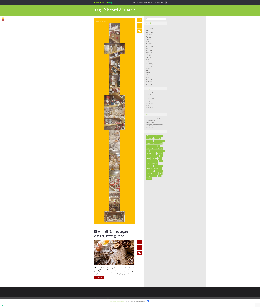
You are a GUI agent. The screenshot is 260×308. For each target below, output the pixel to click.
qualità (156, 171)
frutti (161, 156)
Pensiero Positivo (159, 2)
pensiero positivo (157, 168)
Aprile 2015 (148, 75)
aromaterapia (150, 141)
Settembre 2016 (149, 54)
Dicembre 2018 (149, 32)
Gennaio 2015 (149, 81)
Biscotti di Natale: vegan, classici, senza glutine (111, 233)
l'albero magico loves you (152, 161)
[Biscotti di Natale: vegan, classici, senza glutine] (114, 252)
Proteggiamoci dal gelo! (151, 122)
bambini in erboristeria (157, 143)
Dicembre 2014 (149, 83)
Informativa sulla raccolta (117, 301)
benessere (154, 146)
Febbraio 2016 (149, 63)
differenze (149, 153)
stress (155, 176)
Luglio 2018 (148, 37)
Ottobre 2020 (149, 27)
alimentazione (157, 138)
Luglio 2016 (148, 57)
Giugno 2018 (148, 39)
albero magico (159, 135)
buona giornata (159, 148)
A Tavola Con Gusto (150, 94)
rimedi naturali (150, 173)
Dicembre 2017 (149, 45)
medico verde (150, 166)
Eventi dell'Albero (155, 156)
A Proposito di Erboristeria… (152, 92)
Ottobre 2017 (149, 48)
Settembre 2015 (149, 66)
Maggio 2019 (148, 30)
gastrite (148, 158)
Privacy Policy (105, 298)
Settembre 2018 (149, 34)
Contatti (150, 2)
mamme (148, 163)
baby (147, 96)
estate (148, 156)
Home (134, 2)
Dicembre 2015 (149, 65)
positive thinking (150, 171)
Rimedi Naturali (149, 107)
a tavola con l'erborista (159, 141)
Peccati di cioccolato (150, 120)
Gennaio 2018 (149, 43)
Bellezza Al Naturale (150, 98)
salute (160, 173)
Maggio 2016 (148, 59)
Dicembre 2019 (149, 28)
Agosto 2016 (148, 56)
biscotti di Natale (150, 148)
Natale (155, 166)
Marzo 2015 (148, 77)
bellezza (148, 146)
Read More (99, 277)
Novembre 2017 (149, 46)
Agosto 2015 (148, 68)
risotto (156, 173)
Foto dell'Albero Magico (151, 101)
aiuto (153, 135)
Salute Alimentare (150, 109)
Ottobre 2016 (149, 52)
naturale (160, 166)
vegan (159, 176)
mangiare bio (155, 163)
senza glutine (149, 176)
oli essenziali (149, 168)
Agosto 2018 (148, 36)
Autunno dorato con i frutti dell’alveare (154, 118)
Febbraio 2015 (149, 79)
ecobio (154, 153)
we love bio (149, 178)
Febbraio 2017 (149, 50)
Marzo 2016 (148, 61)
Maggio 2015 (148, 74)
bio (159, 146)
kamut (159, 158)
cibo (147, 151)
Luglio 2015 (148, 70)
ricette (161, 171)
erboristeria (159, 153)
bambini (148, 143)
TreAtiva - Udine (117, 298)
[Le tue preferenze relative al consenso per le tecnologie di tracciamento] (2, 305)
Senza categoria (149, 110)
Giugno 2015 (148, 72)
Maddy (160, 161)
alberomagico (150, 138)
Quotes (147, 105)
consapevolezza (153, 151)
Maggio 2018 (148, 41)
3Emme (148, 135)
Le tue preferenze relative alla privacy (136, 301)
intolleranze (154, 158)
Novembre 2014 (149, 84)
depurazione (161, 151)
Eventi (145, 2)
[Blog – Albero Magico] (103, 2)
